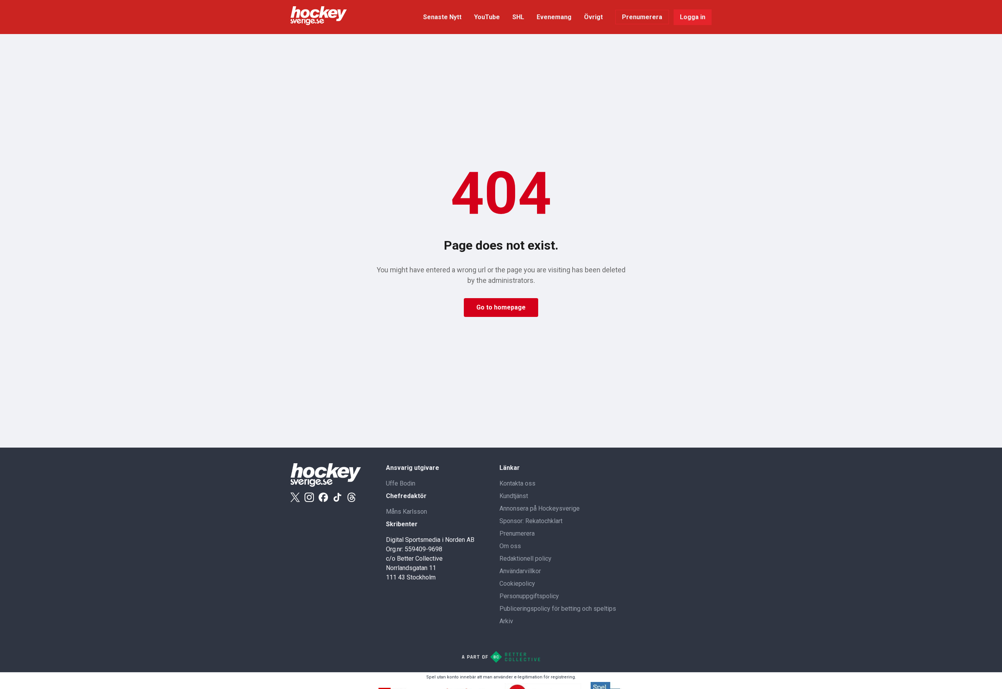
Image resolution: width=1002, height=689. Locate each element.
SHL (518, 17)
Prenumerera (642, 17)
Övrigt (593, 17)
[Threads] (351, 497)
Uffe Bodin (400, 483)
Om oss (510, 546)
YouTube (487, 17)
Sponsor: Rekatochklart (530, 521)
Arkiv (506, 621)
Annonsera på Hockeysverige (539, 508)
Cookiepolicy (517, 583)
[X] (295, 497)
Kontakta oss (517, 483)
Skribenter (402, 524)
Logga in (692, 17)
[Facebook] (323, 497)
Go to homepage (501, 307)
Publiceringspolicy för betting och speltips (557, 608)
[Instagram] (309, 497)
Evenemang (554, 17)
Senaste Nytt (442, 17)
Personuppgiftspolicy (529, 596)
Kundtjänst (513, 496)
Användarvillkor (520, 571)
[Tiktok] (337, 497)
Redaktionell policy (525, 558)
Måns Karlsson (406, 511)
